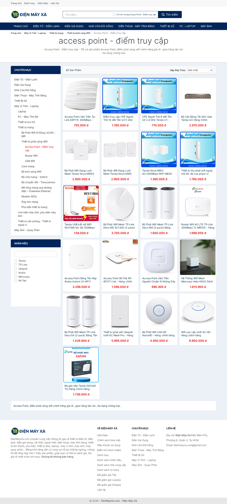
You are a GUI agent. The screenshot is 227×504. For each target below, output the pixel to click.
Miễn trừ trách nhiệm (109, 450)
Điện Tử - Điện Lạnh (46, 26)
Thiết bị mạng (56, 33)
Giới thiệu (43, 3)
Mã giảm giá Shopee (109, 484)
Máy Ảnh (206, 26)
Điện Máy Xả (129, 500)
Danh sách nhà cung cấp (111, 464)
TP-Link (22, 264)
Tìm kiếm (171, 14)
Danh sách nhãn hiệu (109, 459)
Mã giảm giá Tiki (106, 474)
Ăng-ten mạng (29, 201)
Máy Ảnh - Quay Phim (27, 230)
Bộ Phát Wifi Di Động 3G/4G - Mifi (38, 134)
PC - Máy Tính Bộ (28, 116)
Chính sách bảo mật (108, 440)
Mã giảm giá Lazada (109, 479)
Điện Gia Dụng (74, 26)
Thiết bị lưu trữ (26, 121)
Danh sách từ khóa (108, 469)
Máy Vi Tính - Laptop (35, 33)
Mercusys (24, 276)
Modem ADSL (29, 196)
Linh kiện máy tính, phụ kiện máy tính (37, 214)
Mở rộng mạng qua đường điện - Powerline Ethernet (36, 189)
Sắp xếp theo (178, 70)
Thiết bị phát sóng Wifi (78, 33)
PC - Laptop (187, 26)
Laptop (22, 111)
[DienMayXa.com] (29, 14)
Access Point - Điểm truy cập (39, 148)
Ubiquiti (22, 268)
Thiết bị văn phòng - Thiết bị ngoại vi (34, 223)
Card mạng (27, 166)
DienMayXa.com (110, 500)
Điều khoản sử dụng (108, 445)
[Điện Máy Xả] (28, 431)
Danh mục (29, 3)
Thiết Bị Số (167, 26)
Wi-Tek (22, 280)
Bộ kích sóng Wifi (31, 171)
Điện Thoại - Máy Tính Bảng (136, 26)
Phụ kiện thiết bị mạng (34, 207)
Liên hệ (55, 3)
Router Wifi (31, 155)
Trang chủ (16, 3)
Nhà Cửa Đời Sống (101, 26)
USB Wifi (30, 160)
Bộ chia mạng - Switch (34, 176)
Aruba (21, 272)
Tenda (22, 260)
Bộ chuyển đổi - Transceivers (38, 182)
